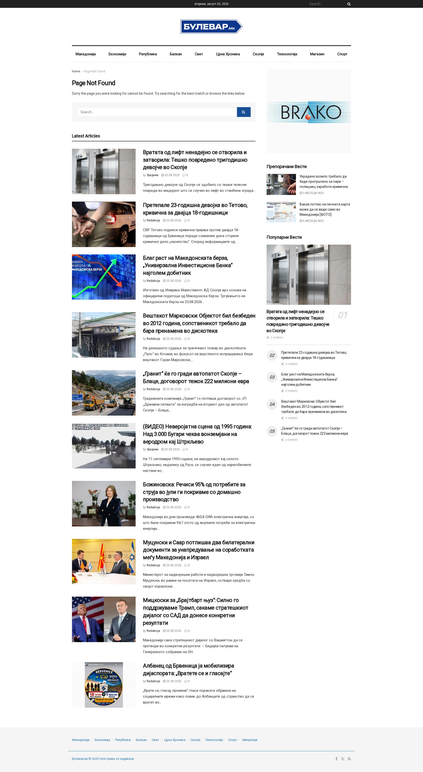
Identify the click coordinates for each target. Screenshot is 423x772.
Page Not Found (94, 71)
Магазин (317, 54)
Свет (199, 54)
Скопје (258, 54)
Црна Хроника (228, 54)
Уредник (152, 175)
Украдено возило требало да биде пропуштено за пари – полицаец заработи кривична (324, 181)
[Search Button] (348, 4)
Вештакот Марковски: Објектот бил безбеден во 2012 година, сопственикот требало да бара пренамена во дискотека (199, 323)
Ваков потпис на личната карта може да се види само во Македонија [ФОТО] (325, 209)
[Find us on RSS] (349, 759)
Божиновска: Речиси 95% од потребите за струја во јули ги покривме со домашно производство (194, 492)
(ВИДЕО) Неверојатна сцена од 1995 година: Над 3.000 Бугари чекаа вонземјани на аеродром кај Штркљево (197, 434)
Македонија (86, 54)
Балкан (176, 54)
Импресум (250, 740)
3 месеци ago (313, 193)
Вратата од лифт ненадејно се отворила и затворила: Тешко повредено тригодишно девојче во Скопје (195, 159)
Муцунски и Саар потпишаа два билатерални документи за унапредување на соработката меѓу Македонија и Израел (198, 550)
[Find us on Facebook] (336, 759)
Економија (117, 54)
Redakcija (153, 220)
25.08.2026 (172, 175)
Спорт (342, 54)
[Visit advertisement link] (309, 111)
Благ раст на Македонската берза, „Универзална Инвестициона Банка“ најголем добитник (188, 265)
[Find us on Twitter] (343, 759)
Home (76, 71)
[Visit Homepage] (211, 26)
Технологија (287, 54)
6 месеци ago (313, 221)
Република (148, 54)
